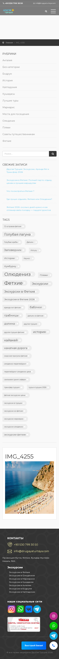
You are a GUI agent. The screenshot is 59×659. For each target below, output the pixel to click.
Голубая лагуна (17, 234)
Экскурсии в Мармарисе (22, 579)
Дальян (30, 242)
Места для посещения (15, 114)
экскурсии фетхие (15, 434)
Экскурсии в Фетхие (19, 291)
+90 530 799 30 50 (14, 3)
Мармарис (8, 107)
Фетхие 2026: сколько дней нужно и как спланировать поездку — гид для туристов (29, 208)
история (39, 332)
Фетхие (6, 141)
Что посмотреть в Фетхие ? (20, 191)
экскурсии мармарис (13, 419)
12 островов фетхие (12, 226)
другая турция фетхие (14, 332)
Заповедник (12, 250)
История (7, 80)
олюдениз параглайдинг (15, 364)
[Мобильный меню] (53, 12)
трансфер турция (12, 387)
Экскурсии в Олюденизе (22, 575)
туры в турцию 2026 (37, 387)
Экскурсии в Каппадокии (22, 592)
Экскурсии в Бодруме (20, 588)
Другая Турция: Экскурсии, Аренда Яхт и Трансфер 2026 (28, 170)
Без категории (11, 67)
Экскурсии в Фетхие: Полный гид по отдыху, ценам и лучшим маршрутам (29, 181)
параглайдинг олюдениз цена (17, 372)
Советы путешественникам (18, 134)
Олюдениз (8, 120)
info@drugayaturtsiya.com (31, 551)
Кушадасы (8, 93)
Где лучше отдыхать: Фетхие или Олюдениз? (29, 199)
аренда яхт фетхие (12, 308)
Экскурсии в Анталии (20, 585)
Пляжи (6, 127)
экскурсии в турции (13, 403)
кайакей (11, 340)
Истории (9, 258)
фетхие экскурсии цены (14, 395)
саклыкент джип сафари (15, 380)
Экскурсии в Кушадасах (21, 582)
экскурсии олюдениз (13, 427)
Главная (9, 42)
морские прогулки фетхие (15, 356)
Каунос (27, 258)
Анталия (7, 60)
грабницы (11, 315)
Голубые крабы (11, 242)
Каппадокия (9, 87)
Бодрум (7, 73)
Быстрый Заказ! (34, 645)
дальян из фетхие (35, 316)
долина (9, 323)
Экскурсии (40, 283)
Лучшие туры (10, 100)
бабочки (36, 307)
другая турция (30, 324)
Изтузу (34, 250)
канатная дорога (15, 348)
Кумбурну (10, 266)
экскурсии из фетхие (13, 411)
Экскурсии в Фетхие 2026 (19, 299)
